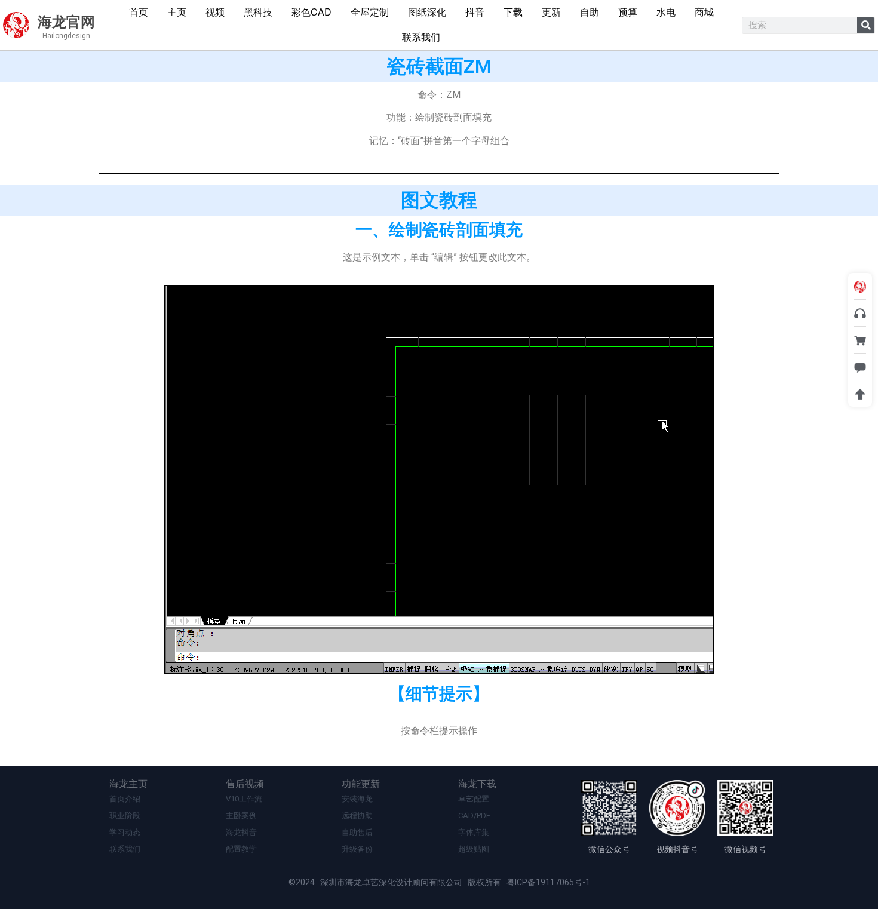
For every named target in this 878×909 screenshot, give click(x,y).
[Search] (865, 25)
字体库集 (473, 832)
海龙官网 (66, 22)
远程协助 (357, 815)
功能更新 (361, 784)
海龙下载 (477, 784)
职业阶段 (124, 815)
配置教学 (241, 848)
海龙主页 (128, 784)
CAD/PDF (474, 815)
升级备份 (357, 848)
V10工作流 (244, 798)
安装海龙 (357, 798)
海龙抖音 (241, 832)
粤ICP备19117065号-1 (548, 882)
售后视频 (245, 784)
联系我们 (124, 848)
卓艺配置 (473, 798)
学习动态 (124, 832)
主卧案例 (241, 815)
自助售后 (357, 832)
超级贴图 (473, 848)
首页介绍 (124, 798)
